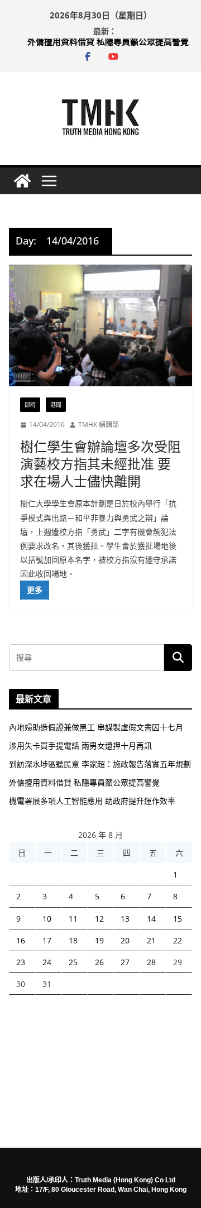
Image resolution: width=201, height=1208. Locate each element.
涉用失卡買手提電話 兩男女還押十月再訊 (80, 745)
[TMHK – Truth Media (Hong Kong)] (22, 180)
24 (46, 962)
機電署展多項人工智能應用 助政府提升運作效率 (92, 800)
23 (20, 962)
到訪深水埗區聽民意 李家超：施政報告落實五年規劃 (100, 764)
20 (125, 940)
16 (20, 940)
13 (125, 918)
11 (73, 918)
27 (125, 962)
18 (73, 940)
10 (46, 918)
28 (151, 962)
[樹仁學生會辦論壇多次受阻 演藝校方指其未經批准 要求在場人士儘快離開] (100, 326)
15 (177, 918)
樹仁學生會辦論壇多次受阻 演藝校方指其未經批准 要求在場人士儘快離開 (100, 463)
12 (99, 918)
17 (46, 940)
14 (151, 918)
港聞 (55, 405)
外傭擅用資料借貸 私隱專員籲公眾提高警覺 (108, 44)
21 (151, 940)
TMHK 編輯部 (98, 424)
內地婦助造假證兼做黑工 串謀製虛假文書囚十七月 (96, 727)
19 (99, 940)
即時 (30, 405)
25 (73, 962)
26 (99, 962)
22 (177, 940)
